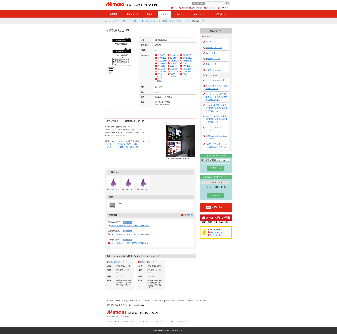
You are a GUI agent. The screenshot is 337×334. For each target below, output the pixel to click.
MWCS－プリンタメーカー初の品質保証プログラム (216, 145)
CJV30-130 (187, 55)
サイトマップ (111, 321)
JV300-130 (174, 72)
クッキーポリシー (159, 321)
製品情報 (113, 14)
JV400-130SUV (173, 75)
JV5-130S (174, 63)
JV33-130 (173, 66)
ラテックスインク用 (213, 48)
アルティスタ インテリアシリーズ (216, 128)
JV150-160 (161, 72)
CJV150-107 (187, 58)
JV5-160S (186, 63)
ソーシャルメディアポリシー (177, 321)
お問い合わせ (220, 14)
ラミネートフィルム (213, 70)
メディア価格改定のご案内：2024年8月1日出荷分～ (130, 234)
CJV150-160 (174, 61)
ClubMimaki (224, 8)
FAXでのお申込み (216, 235)
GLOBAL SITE (198, 3)
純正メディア (126, 21)
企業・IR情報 (196, 8)
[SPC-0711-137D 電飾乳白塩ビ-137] (122, 66)
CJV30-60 (161, 55)
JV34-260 (173, 69)
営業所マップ (215, 168)
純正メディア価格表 (213, 80)
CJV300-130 (187, 61)
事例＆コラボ (132, 14)
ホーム (175, 8)
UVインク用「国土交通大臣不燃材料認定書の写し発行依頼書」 (216, 119)
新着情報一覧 (188, 215)
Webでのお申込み (216, 232)
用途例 (149, 14)
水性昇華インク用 (212, 59)
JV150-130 (187, 69)
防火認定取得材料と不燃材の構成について (216, 87)
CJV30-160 (161, 58)
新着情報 (185, 8)
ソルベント (113, 189)
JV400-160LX (185, 75)
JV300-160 (187, 72)
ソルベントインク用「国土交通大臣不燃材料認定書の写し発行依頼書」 (216, 97)
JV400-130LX (160, 75)
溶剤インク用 (138, 21)
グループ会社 (201, 301)
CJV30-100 (174, 55)
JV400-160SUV (160, 80)
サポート (180, 14)
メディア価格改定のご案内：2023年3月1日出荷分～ (130, 243)
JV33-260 (161, 69)
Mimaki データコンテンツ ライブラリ (216, 137)
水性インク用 (211, 64)
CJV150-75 (174, 58)
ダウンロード (198, 14)
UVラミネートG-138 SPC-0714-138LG (122, 144)
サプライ (164, 14)
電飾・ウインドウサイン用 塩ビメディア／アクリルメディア (167, 21)
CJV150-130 (162, 61)
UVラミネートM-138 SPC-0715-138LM (122, 147)
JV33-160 (186, 66)
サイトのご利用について (126, 321)
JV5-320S (161, 66)
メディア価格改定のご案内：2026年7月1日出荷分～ (130, 226)
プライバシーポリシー (144, 321)
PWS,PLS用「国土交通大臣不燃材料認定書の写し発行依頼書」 (216, 108)
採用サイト (210, 8)
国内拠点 (190, 301)
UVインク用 (210, 53)
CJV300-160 (162, 63)
